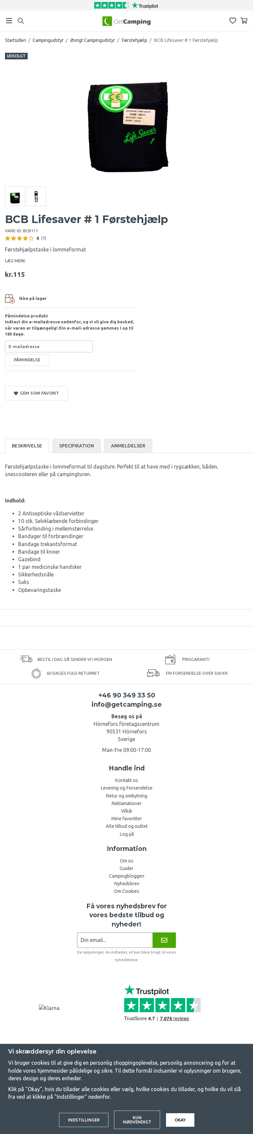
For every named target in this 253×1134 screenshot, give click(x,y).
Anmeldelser (128, 445)
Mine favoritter (126, 818)
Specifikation (76, 445)
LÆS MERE (15, 260)
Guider (126, 868)
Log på (127, 834)
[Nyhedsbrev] (164, 940)
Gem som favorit (38, 393)
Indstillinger (83, 1120)
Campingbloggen (126, 876)
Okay (180, 1120)
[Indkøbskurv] (244, 20)
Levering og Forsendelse (126, 788)
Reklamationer (126, 803)
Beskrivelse (27, 445)
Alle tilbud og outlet (127, 826)
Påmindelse (27, 359)
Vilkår (126, 811)
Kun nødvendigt (137, 1119)
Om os (126, 860)
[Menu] (9, 20)
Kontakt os (126, 780)
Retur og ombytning (126, 795)
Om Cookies (126, 891)
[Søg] (20, 21)
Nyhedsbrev (126, 883)
